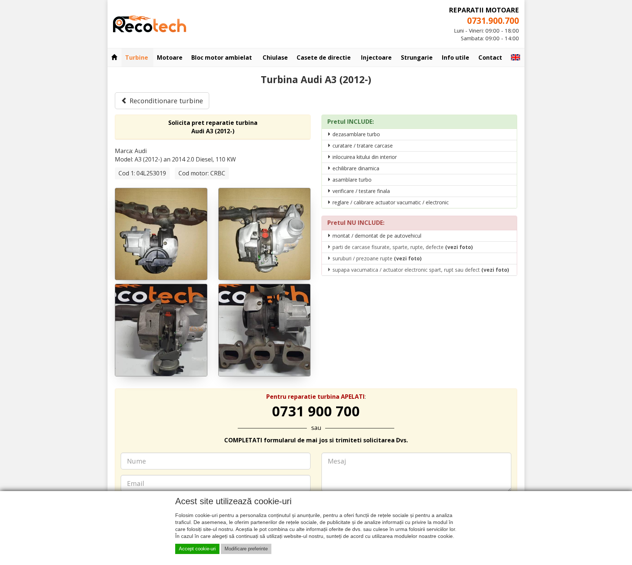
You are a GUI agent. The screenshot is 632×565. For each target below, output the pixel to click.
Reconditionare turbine (165, 100)
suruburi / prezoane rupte (376, 258)
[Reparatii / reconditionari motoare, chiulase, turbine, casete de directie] (149, 23)
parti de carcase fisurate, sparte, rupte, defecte (402, 247)
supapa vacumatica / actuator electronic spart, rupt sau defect (420, 269)
